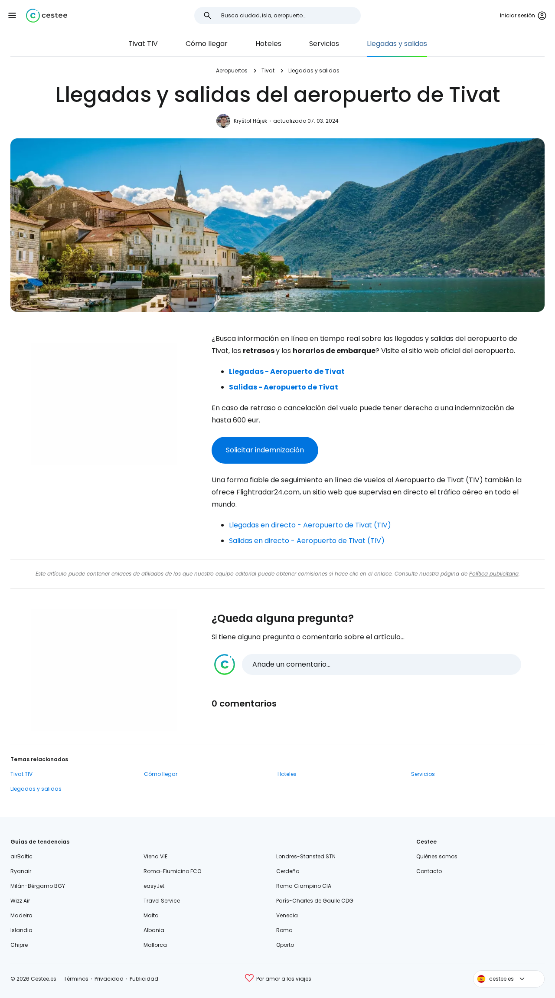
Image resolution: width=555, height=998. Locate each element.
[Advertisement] (104, 404)
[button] (12, 16)
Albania (154, 930)
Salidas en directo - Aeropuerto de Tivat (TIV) (307, 541)
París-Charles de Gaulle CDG (314, 900)
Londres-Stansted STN (306, 856)
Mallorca (155, 945)
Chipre (19, 945)
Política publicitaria (494, 573)
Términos (76, 978)
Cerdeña (288, 871)
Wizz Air (20, 900)
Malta (151, 915)
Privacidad (109, 978)
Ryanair (20, 871)
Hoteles (268, 44)
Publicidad (144, 978)
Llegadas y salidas (397, 44)
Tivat (267, 70)
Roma (284, 930)
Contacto (429, 871)
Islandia (21, 930)
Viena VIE (155, 856)
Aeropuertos (232, 70)
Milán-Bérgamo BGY (37, 886)
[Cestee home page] (46, 16)
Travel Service (162, 900)
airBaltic (21, 856)
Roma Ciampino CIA (303, 886)
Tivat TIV (143, 44)
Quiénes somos (436, 856)
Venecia (287, 915)
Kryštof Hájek (250, 120)
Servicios (324, 44)
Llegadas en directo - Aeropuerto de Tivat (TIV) (310, 525)
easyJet (154, 886)
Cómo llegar (207, 44)
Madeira (21, 915)
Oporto (285, 945)
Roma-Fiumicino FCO (172, 871)
